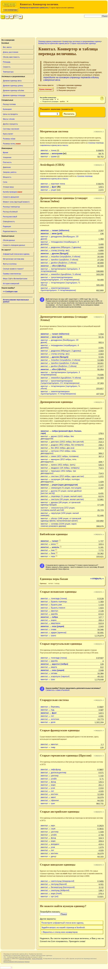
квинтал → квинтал (49, 611)
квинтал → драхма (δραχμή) (54, 253)
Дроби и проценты (10, 124)
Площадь (6, 62)
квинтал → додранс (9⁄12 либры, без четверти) (62, 445)
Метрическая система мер (13, 259)
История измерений (11, 284)
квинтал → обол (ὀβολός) (53, 266)
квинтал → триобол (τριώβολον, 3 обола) (59, 259)
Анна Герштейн (37, 958)
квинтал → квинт (48, 797)
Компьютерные (8, 236)
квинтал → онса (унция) (52, 670)
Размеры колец (12, 144)
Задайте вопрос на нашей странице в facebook (63, 927)
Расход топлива (9, 104)
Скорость (6, 67)
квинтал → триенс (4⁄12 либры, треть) (58, 465)
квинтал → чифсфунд (51, 769)
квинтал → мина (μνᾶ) (51, 233)
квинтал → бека (48, 553)
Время (5, 153)
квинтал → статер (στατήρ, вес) (55, 250)
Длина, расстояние (10, 52)
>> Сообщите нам (10, 292)
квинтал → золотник (50, 719)
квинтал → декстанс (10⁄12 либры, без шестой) (62, 441)
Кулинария (7, 109)
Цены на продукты (10, 114)
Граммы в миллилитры (12, 274)
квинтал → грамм (49, 156)
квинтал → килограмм (52, 153)
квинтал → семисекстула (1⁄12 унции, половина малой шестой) (58, 509)
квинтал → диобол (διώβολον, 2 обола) (58, 263)
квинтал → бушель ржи (51, 604)
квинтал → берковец (50, 707)
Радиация (7, 226)
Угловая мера (8, 187)
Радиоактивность (10, 231)
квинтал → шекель (50, 547)
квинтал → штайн (49, 779)
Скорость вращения (11, 197)
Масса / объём (8, 119)
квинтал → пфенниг (50, 800)
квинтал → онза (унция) (52, 626)
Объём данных (9, 240)
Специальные (7, 100)
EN (2, 17)
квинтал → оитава (49, 673)
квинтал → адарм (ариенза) (53, 632)
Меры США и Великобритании (15, 279)
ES (7, 17)
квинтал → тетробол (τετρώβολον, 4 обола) (60, 256)
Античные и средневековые (13, 76)
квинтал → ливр (48, 747)
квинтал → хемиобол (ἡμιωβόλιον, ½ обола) (61, 274)
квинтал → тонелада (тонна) (54, 598)
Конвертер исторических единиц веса (34, 8)
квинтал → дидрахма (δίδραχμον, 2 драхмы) (61, 247)
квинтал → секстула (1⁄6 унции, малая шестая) (62, 499)
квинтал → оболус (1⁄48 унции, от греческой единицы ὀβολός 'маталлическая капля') (61, 519)
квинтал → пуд (47, 710)
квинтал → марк (48, 785)
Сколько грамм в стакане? (13, 269)
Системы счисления (11, 129)
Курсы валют (8, 134)
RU (15, 17)
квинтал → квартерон (50, 623)
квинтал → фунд (48, 782)
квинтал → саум (48, 828)
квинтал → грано (48, 635)
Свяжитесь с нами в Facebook (57, 690)
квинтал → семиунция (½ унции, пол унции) (61, 488)
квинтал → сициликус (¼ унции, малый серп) (61, 496)
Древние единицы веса (12, 81)
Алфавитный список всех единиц (16, 254)
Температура (8, 72)
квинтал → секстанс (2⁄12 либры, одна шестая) (62, 476)
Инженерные (7, 148)
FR (20, 17)
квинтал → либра (49, 617)
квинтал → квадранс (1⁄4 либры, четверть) (60, 468)
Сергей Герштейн (25, 958)
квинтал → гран (48, 803)
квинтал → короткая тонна (53, 183)
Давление (7, 167)
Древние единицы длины (13, 86)
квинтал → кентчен (49, 794)
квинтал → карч (48, 825)
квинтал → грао (48, 679)
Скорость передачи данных (14, 245)
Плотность (7, 162)
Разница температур (11, 207)
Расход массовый (10, 217)
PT (11, 17)
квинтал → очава (48, 629)
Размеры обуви (9, 139)
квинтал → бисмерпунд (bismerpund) (58, 887)
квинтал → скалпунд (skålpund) (55, 890)
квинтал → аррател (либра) (54, 664)
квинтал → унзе (48, 788)
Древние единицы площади (14, 95)
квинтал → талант (49, 541)
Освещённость (9, 222)
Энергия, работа (9, 172)
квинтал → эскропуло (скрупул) (55, 676)
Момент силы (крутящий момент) (16, 202)
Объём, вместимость (11, 57)
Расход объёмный (10, 212)
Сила (5, 182)
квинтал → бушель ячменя (53, 608)
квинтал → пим (48, 550)
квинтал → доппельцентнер (53, 772)
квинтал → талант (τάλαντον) (55, 230)
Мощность (7, 177)
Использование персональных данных (16, 301)
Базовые (5, 43)
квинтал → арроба (49, 614)
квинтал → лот (47, 716)
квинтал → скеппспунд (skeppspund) (57, 881)
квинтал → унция (48, 190)
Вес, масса (7, 47)
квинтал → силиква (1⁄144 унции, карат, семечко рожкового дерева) (59, 525)
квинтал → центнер (49, 775)
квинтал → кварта (49, 667)
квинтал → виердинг (50, 844)
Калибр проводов (12, 192)
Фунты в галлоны (10, 264)
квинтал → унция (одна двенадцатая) (59, 485)
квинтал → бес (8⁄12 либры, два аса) (57, 448)
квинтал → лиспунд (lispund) (54, 884)
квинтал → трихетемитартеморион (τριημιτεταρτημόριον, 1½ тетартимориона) (60, 278)
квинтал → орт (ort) (49, 896)
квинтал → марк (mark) (51, 893)
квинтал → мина (48, 544)
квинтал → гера (48, 556)
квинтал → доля (48, 722)
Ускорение (7, 157)
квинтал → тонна (48, 150)
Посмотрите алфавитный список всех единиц (62, 923)
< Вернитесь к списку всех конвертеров (59, 932)
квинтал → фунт (49, 187)
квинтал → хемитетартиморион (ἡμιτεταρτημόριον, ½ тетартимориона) (58, 289)
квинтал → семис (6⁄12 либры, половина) (60, 456)
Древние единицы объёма (13, 91)
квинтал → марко (49, 620)
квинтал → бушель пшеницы (54, 601)
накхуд (57, 583)
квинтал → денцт (48, 856)
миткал (51, 583)
